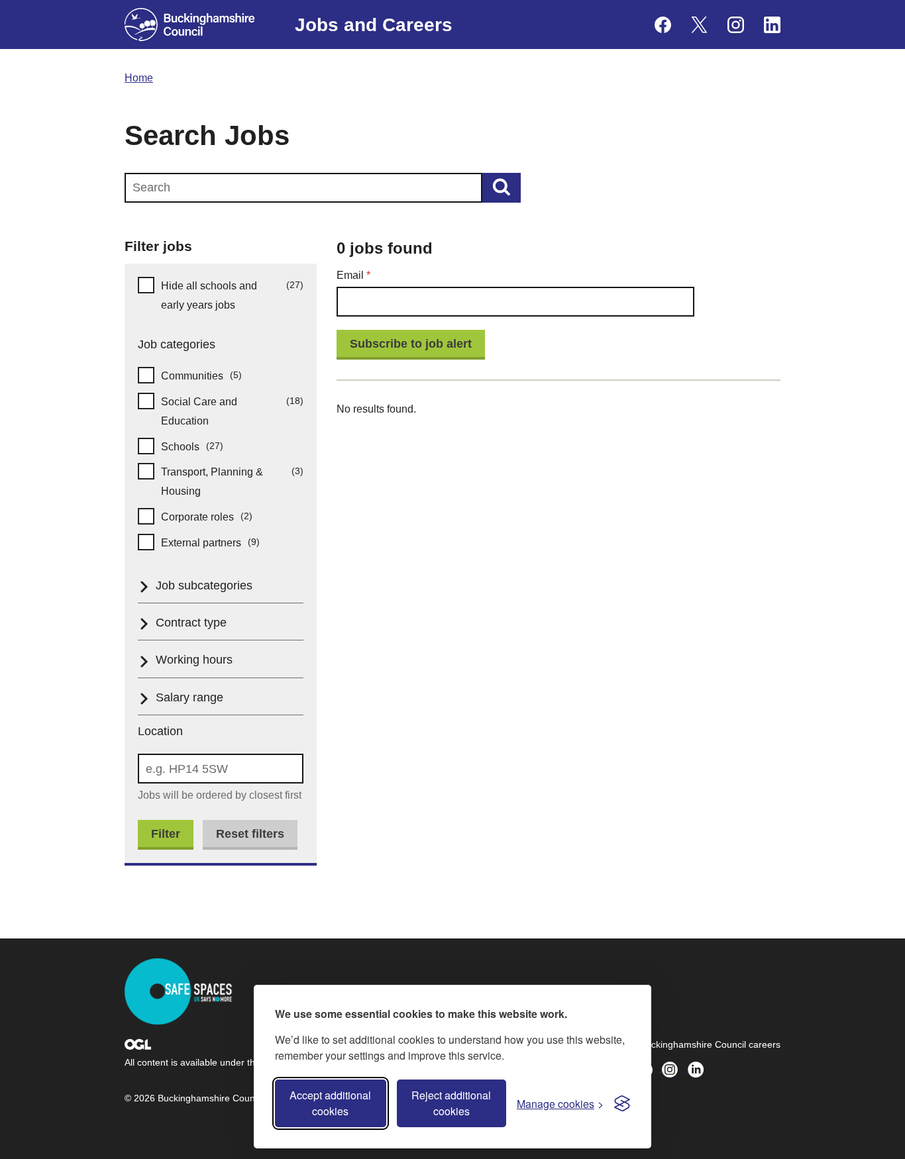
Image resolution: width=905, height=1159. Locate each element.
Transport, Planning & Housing (232, 481)
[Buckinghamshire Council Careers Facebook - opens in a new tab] (663, 24)
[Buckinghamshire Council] (190, 24)
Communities (212, 375)
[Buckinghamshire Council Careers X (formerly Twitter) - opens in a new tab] (699, 24)
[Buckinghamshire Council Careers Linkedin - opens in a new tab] (772, 24)
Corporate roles (217, 516)
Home (139, 77)
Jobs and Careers (373, 25)
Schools (203, 446)
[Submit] (501, 188)
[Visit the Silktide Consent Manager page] (622, 1103)
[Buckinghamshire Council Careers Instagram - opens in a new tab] (735, 24)
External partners (221, 542)
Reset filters (250, 833)
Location (160, 731)
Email (375, 275)
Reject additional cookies (451, 1103)
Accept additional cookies (330, 1103)
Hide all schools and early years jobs (232, 295)
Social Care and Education (232, 411)
